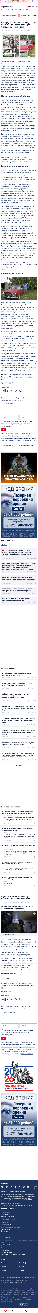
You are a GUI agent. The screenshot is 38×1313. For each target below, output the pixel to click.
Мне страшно (8, 883)
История (4, 1271)
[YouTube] (28, 1187)
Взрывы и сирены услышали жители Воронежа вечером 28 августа (16, 599)
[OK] (15, 1187)
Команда (22, 1267)
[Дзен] (2, 1187)
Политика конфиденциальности (13, 1191)
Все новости (19, 765)
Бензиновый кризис (9, 15)
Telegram (4, 377)
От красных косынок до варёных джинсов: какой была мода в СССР (18, 674)
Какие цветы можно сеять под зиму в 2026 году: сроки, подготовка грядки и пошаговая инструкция (18, 579)
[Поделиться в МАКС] (15, 390)
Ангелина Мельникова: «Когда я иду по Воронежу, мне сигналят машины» (18, 846)
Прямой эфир (33, 6)
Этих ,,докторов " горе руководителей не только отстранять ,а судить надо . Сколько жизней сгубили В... (19, 819)
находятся (5, 970)
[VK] (11, 1187)
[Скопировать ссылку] (20, 390)
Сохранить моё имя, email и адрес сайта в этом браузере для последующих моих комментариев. (17, 424)
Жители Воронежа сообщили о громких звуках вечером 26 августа (17, 878)
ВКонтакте (12, 377)
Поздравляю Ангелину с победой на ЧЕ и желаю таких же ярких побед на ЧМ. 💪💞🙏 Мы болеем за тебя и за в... (19, 852)
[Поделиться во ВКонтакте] (2, 390)
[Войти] (26, 1311)
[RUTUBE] (19, 1187)
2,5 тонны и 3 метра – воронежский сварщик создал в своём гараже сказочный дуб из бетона (18, 720)
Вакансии (4, 1267)
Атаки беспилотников (29, 15)
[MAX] (24, 1187)
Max (2, 379)
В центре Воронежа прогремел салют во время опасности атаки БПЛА (17, 829)
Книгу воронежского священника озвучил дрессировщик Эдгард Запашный (18, 744)
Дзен (31, 377)
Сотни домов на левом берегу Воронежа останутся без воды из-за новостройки (17, 590)
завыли (4, 961)
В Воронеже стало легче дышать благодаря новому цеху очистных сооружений (19, 863)
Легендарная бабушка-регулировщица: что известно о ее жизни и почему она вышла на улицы (18, 732)
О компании (5, 1263)
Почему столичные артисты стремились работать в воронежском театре (17, 684)
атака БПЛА (6, 978)
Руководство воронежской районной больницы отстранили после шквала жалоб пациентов (17, 812)
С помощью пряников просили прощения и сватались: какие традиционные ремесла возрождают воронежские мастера (18, 755)
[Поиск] (19, 1311)
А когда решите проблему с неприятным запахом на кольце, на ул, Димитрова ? (19, 869)
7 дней (10, 544)
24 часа (4, 544)
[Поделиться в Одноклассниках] (7, 390)
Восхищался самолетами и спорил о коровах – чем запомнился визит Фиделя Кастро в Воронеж (19, 708)
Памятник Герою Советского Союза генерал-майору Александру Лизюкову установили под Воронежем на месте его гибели (17, 553)
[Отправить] (3, 429)
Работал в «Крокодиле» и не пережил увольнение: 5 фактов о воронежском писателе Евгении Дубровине (16, 696)
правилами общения (26, 438)
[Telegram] (6, 1187)
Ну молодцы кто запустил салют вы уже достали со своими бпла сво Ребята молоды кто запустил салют (19, 836)
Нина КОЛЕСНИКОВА (8, 973)
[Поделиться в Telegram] (11, 390)
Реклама (21, 1271)
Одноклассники (23, 377)
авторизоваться (27, 445)
